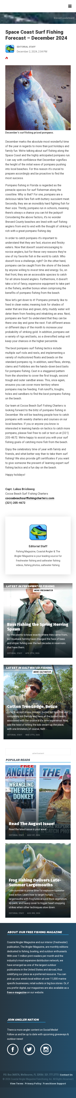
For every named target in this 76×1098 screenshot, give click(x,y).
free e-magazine (17, 992)
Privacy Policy (33, 1083)
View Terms (16, 1083)
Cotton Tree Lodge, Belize (32, 706)
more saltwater (42, 672)
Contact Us (66, 1074)
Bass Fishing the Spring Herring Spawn (37, 627)
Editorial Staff (38, 546)
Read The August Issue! (31, 823)
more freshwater (43, 590)
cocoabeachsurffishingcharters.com (29, 498)
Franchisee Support (54, 1083)
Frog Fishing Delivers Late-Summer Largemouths (35, 882)
